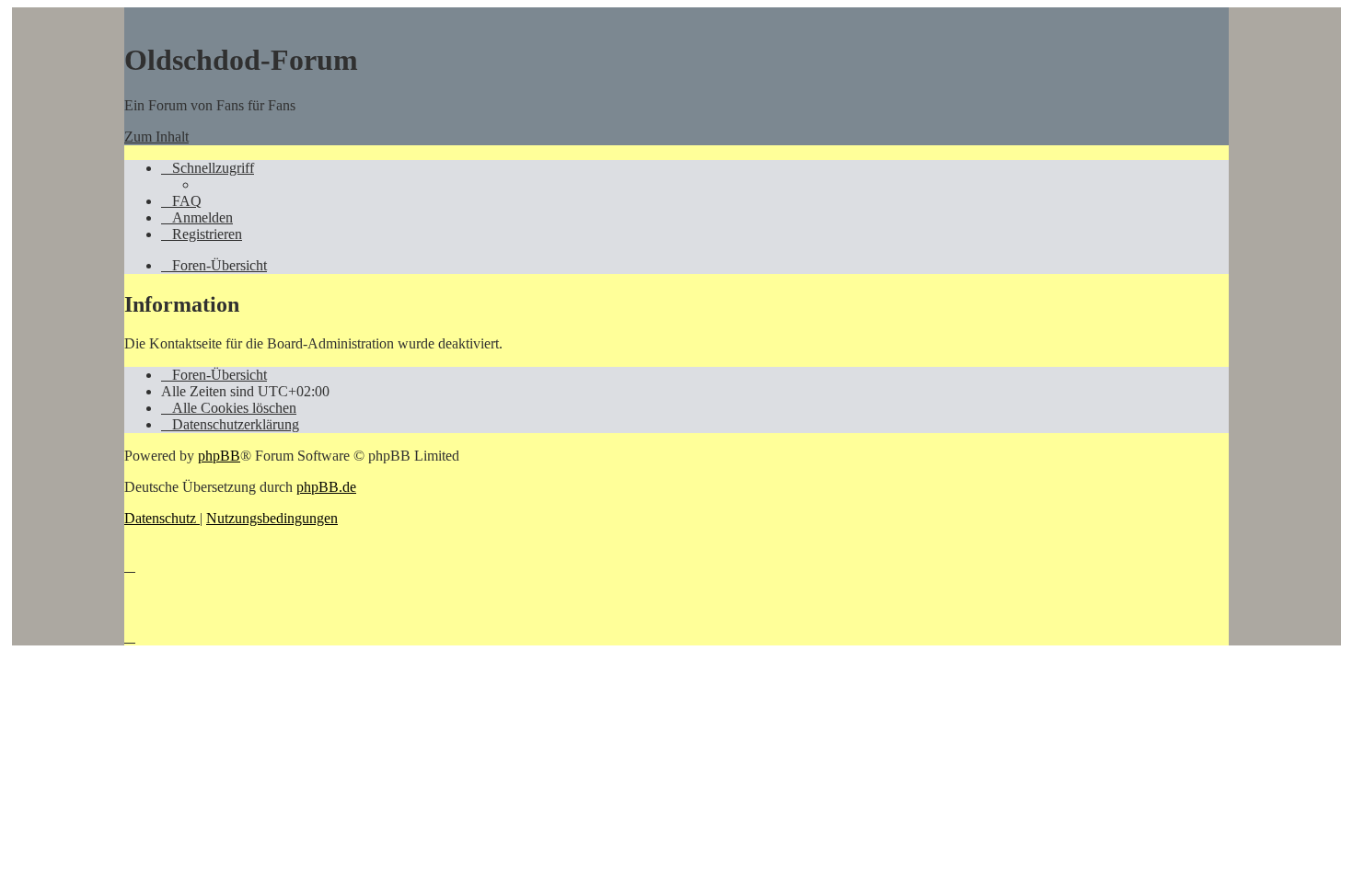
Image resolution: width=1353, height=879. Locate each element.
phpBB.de (326, 487)
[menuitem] (181, 201)
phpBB (219, 455)
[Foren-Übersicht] (133, 15)
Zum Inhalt (156, 136)
